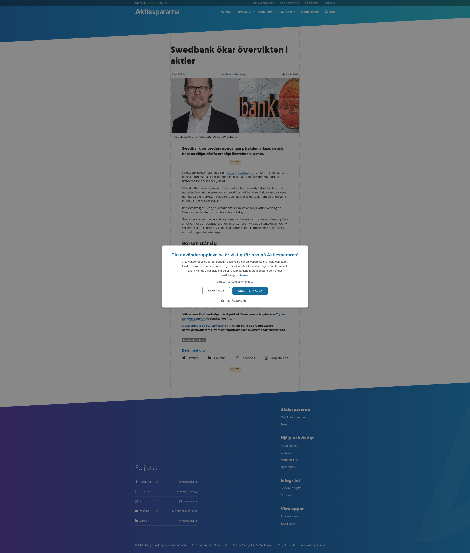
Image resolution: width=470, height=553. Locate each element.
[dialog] (235, 276)
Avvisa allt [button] (216, 290)
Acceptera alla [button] (250, 290)
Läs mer (243, 275)
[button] (235, 282)
